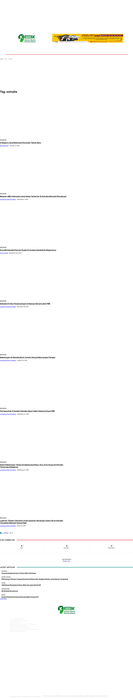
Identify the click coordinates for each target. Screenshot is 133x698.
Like (22, 544)
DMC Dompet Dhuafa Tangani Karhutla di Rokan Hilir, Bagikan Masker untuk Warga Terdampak (34, 579)
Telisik (3, 582)
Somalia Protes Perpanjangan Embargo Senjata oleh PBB (25, 304)
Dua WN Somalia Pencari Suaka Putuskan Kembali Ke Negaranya (28, 250)
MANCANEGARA (5, 588)
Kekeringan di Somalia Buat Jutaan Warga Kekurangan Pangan (27, 357)
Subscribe (111, 544)
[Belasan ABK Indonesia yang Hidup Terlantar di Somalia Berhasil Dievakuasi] (34, 170)
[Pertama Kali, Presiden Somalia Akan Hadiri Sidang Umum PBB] (34, 385)
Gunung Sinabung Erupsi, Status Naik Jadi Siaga (18, 573)
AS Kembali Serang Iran (9, 591)
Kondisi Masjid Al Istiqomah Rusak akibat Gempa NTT (20, 597)
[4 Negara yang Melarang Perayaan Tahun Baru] (34, 116)
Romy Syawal (4, 253)
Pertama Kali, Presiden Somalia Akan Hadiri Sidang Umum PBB (27, 411)
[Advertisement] (66, 75)
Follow (66, 544)
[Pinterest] (66, 635)
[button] (123, 49)
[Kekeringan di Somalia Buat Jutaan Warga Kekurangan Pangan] (34, 331)
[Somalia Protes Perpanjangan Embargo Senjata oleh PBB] (34, 277)
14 (4, 533)
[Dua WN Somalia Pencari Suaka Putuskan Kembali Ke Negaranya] (34, 224)
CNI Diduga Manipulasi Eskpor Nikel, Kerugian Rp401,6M (21, 585)
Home (1, 59)
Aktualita (3, 139)
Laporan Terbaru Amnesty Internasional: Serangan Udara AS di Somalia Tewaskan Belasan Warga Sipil (31, 521)
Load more (3, 598)
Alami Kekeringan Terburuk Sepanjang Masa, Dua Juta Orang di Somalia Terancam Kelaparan (31, 466)
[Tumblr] (71, 635)
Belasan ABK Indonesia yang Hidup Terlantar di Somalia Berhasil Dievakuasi (33, 196)
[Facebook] (57, 635)
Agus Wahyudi (4, 145)
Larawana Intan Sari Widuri (8, 199)
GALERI (3, 594)
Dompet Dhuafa (6, 576)
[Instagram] (61, 635)
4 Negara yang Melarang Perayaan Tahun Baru (20, 143)
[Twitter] (76, 635)
